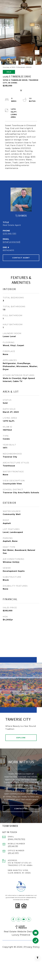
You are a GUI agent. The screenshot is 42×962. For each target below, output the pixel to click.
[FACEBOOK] (13, 919)
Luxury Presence (21, 935)
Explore (21, 738)
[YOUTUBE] (23, 919)
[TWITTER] (29, 919)
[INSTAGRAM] (18, 919)
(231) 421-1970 (13, 853)
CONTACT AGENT (21, 258)
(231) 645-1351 (9, 234)
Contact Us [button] (21, 809)
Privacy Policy (32, 947)
